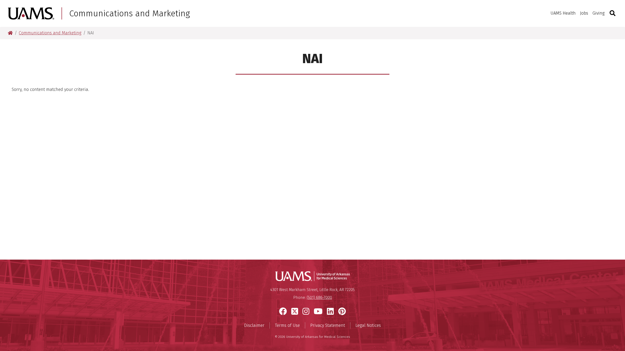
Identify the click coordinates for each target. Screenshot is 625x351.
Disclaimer (254, 325)
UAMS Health (563, 13)
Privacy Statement (327, 325)
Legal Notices (368, 325)
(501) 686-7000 (319, 297)
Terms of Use (287, 325)
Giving (598, 13)
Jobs (584, 13)
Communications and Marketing (129, 13)
